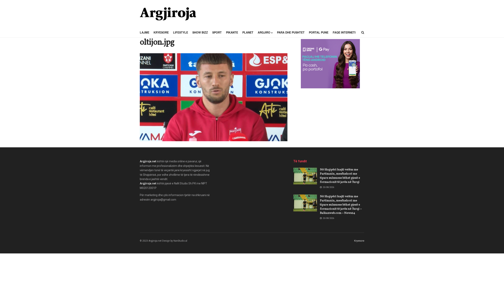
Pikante (232, 32)
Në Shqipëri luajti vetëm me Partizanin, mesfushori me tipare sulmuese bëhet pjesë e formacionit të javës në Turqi (340, 176)
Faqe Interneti (344, 32)
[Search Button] (362, 32)
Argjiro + (265, 32)
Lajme (144, 32)
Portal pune (318, 32)
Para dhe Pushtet (291, 32)
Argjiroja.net (148, 161)
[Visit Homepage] (168, 13)
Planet (247, 32)
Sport (217, 32)
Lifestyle (180, 32)
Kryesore (161, 32)
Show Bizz (200, 32)
